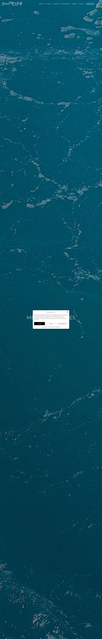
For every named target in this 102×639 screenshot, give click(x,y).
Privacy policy (51, 326)
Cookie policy (45, 326)
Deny (51, 323)
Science (48, 3)
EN (98, 3)
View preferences (62, 323)
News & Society (65, 3)
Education (56, 3)
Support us (89, 4)
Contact (81, 3)
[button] (67, 312)
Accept (39, 323)
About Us (42, 3)
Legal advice (57, 326)
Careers (74, 3)
